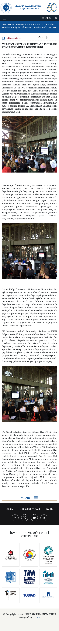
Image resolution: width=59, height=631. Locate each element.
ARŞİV (9, 509)
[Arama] (56, 18)
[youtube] (34, 517)
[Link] (11, 555)
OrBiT (37, 618)
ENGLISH (47, 18)
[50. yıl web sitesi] (51, 7)
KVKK (49, 509)
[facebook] (15, 517)
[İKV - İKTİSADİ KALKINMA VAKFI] (6, 7)
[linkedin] (43, 517)
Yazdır (39, 37)
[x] (24, 517)
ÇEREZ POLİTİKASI (29, 509)
